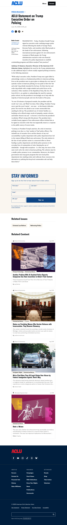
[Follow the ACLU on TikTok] (27, 458)
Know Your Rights (32, 483)
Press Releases (17, 12)
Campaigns (30, 473)
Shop (45, 476)
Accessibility (46, 507)
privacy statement (15, 207)
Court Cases (30, 476)
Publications (30, 489)
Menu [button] (44, 3)
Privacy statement (25, 507)
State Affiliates (16, 486)
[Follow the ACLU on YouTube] (18, 458)
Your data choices (36, 507)
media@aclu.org (15, 42)
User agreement (15, 507)
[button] (19, 31)
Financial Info (15, 479)
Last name (33, 185)
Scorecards (30, 493)
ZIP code (14, 198)
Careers (13, 473)
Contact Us (14, 476)
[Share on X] (16, 32)
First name (15, 185)
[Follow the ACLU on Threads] (32, 458)
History (13, 483)
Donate (51, 3)
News (28, 486)
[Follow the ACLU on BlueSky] (36, 458)
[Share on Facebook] (12, 32)
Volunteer (47, 483)
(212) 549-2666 (14, 44)
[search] (54, 514)
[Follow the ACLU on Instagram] (23, 458)
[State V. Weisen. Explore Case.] (33, 415)
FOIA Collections (32, 479)
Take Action (48, 479)
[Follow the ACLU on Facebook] (13, 458)
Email (13, 192)
